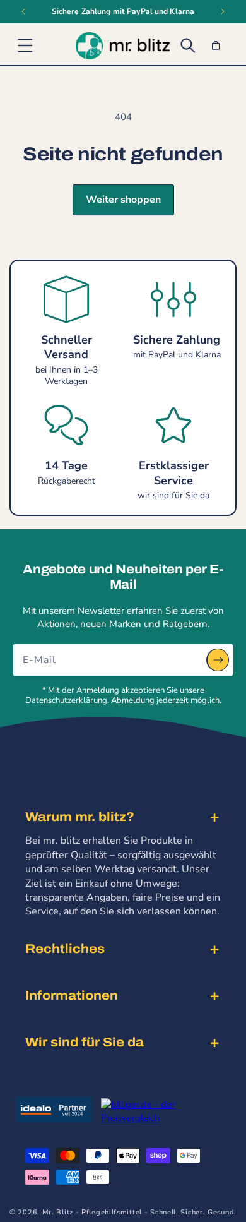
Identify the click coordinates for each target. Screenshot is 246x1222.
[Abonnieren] (217, 660)
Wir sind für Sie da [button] (84, 1042)
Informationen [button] (71, 995)
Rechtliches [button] (65, 948)
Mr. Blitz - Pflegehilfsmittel (92, 1212)
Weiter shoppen (123, 200)
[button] (25, 45)
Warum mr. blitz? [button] (79, 817)
